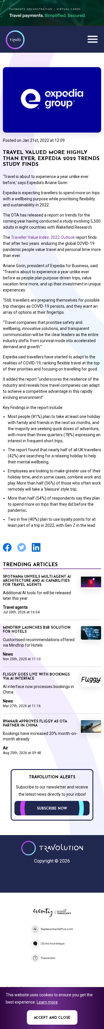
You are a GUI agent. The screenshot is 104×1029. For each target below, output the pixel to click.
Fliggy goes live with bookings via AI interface (36, 677)
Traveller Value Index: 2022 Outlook (43, 237)
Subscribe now (52, 808)
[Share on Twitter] (21, 551)
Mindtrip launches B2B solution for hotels (36, 630)
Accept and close (52, 1018)
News (8, 654)
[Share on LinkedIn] (36, 551)
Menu (92, 39)
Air (5, 748)
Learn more (47, 1002)
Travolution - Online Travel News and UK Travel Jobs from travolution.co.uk (52, 848)
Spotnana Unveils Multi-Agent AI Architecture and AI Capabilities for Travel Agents (37, 581)
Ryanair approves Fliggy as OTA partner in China (35, 723)
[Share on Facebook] (7, 551)
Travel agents (15, 607)
